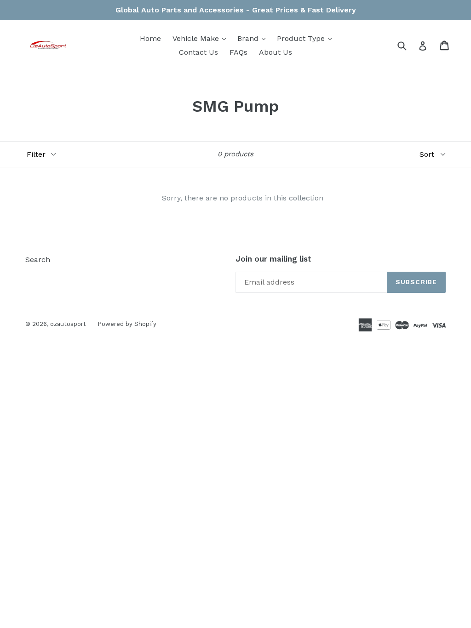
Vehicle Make (201, 38)
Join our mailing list (273, 258)
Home (150, 38)
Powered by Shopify (127, 323)
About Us (275, 52)
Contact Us (198, 52)
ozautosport (68, 323)
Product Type (306, 38)
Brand (253, 38)
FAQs (238, 52)
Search (37, 259)
